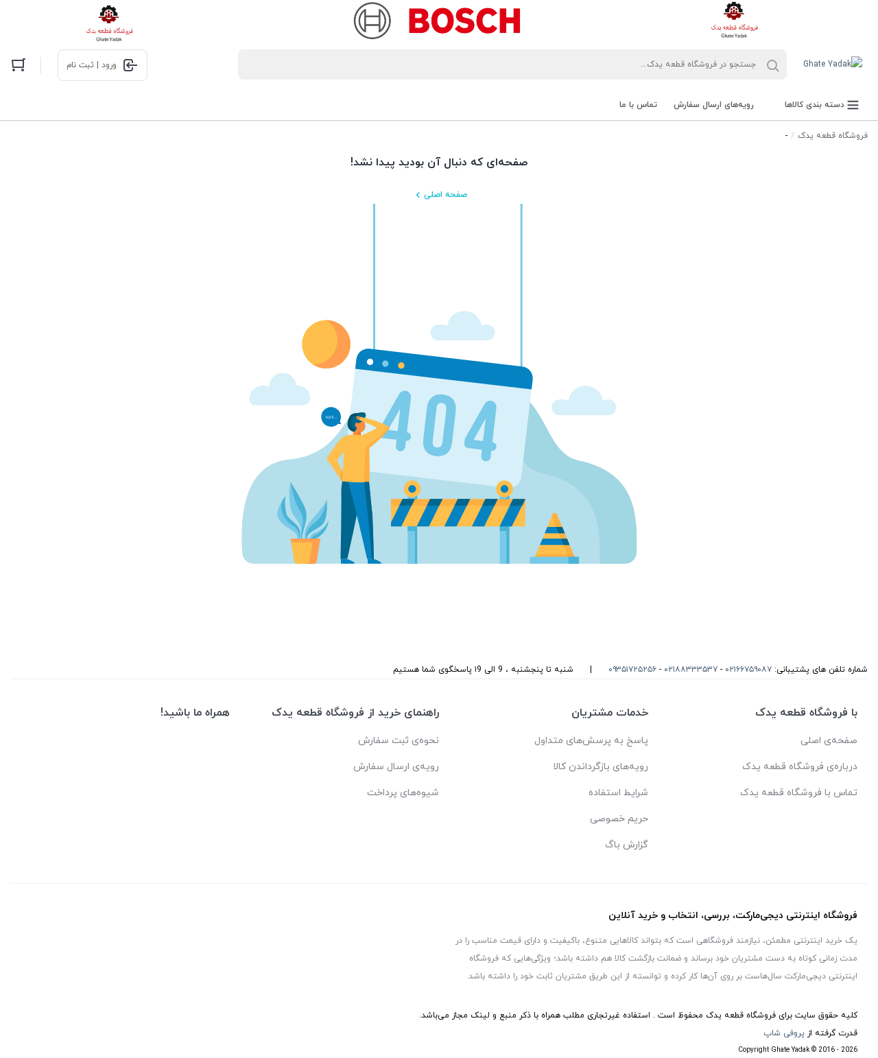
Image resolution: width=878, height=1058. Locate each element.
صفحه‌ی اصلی (828, 740)
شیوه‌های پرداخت (403, 792)
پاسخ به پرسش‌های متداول (591, 740)
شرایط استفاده (618, 792)
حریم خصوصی (619, 818)
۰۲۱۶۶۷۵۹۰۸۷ (748, 669)
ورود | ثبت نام (92, 65)
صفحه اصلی (445, 194)
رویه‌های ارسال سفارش (714, 104)
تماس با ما (638, 104)
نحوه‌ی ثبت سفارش (398, 740)
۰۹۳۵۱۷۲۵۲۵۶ (632, 669)
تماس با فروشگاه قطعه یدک (798, 792)
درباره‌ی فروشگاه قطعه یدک (799, 766)
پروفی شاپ (784, 1033)
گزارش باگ (626, 844)
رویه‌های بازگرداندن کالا (600, 766)
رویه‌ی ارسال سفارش (396, 766)
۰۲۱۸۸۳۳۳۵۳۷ (690, 669)
